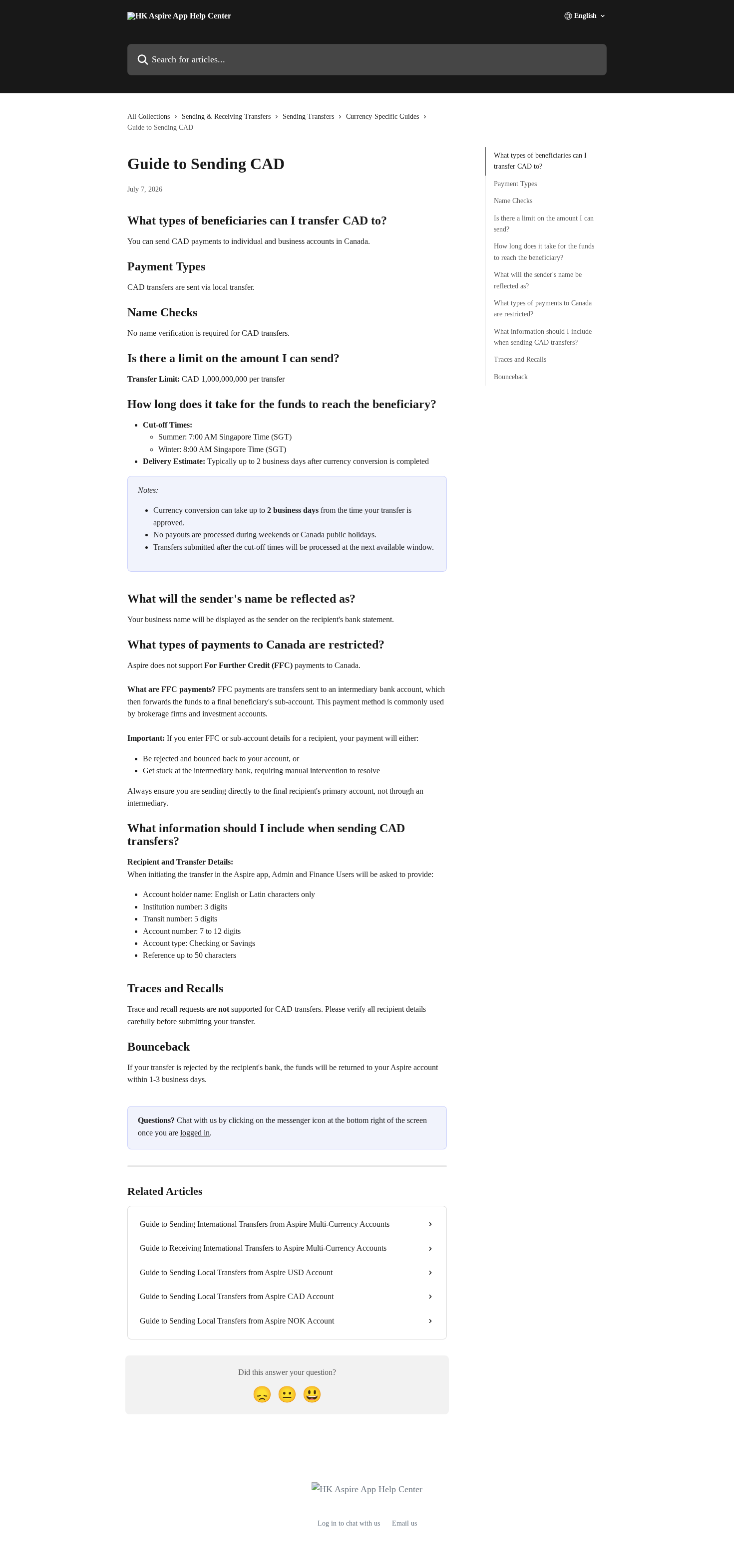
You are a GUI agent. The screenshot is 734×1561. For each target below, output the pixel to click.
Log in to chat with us (349, 1523)
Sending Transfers (308, 116)
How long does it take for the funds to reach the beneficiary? (544, 251)
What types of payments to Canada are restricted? (543, 308)
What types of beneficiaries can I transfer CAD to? (540, 161)
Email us (404, 1523)
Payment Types (515, 184)
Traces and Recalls (520, 359)
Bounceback (511, 377)
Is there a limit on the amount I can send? (544, 223)
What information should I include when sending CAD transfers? (543, 336)
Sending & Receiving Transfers (226, 116)
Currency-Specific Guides (382, 116)
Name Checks (513, 201)
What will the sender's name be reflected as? (538, 280)
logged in (195, 1132)
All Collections (148, 116)
